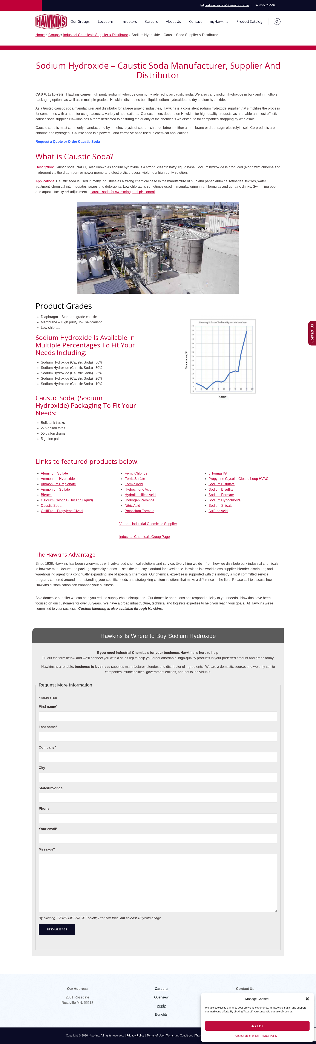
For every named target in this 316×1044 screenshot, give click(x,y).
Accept (257, 1026)
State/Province (51, 788)
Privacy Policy (269, 1035)
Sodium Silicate (221, 505)
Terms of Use (155, 1035)
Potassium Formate (139, 511)
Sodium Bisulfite (221, 489)
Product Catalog (249, 21)
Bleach (46, 495)
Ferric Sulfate (135, 479)
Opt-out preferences (247, 1035)
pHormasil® (218, 473)
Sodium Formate (221, 495)
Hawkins (94, 1035)
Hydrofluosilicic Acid (140, 495)
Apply (161, 1006)
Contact (195, 21)
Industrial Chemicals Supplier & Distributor (95, 35)
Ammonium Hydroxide (58, 479)
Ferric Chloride (136, 473)
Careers (151, 21)
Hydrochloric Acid (138, 489)
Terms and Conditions (179, 1035)
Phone (44, 808)
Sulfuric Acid (218, 511)
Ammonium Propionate (58, 484)
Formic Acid (134, 484)
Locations (106, 21)
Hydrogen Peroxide (139, 500)
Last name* (48, 727)
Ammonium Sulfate (55, 489)
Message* (47, 849)
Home (40, 35)
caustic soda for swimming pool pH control (123, 192)
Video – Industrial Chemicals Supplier (148, 524)
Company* (47, 747)
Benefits (161, 1014)
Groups (54, 35)
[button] (307, 999)
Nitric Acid (132, 505)
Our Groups (80, 21)
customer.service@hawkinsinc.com (227, 5)
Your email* (48, 829)
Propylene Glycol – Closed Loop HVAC (238, 479)
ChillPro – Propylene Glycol (62, 511)
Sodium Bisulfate (222, 484)
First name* (48, 706)
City (42, 768)
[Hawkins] (51, 21)
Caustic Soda (51, 505)
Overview (161, 997)
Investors (129, 21)
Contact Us (312, 333)
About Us (173, 21)
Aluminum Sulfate (54, 473)
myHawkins (219, 21)
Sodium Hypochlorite (225, 500)
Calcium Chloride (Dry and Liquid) (67, 500)
